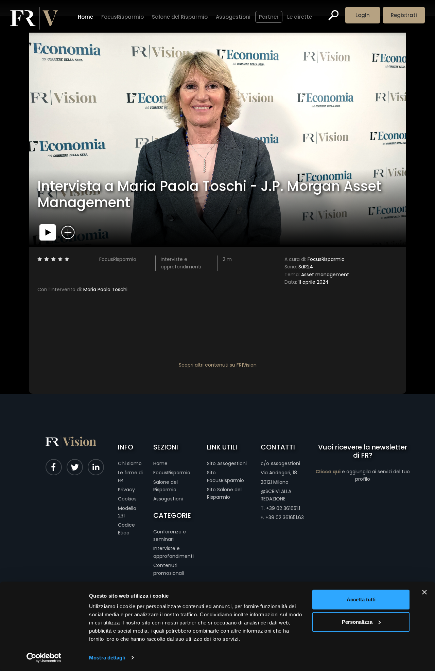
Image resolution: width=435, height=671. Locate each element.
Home (85, 16)
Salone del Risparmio (180, 16)
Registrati (404, 15)
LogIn (362, 15)
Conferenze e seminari (169, 535)
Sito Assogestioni (227, 463)
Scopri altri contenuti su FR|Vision (218, 364)
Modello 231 (127, 512)
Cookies (127, 498)
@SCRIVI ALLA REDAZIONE (276, 495)
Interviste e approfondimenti (173, 552)
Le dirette (299, 16)
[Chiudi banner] (424, 592)
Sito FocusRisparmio (225, 476)
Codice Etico (126, 529)
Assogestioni (233, 16)
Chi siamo (130, 463)
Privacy (126, 489)
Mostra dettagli (107, 657)
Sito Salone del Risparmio (224, 493)
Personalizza (357, 621)
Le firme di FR (130, 476)
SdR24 (298, 266)
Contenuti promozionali (168, 569)
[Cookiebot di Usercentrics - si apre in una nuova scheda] (44, 658)
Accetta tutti (361, 599)
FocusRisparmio (122, 16)
